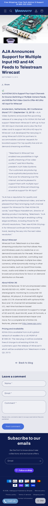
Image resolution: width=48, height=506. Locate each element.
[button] (5, 11)
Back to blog (26, 363)
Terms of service (25, 494)
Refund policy (40, 490)
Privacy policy (11, 494)
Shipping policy (39, 494)
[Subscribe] (40, 461)
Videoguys (13, 490)
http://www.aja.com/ (31, 323)
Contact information (25, 498)
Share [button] (7, 85)
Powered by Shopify (24, 490)
